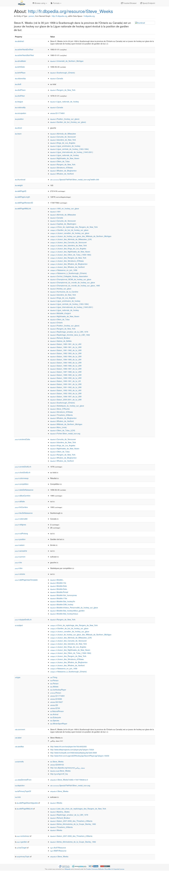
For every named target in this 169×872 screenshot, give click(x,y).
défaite (20, 501)
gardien (22, 842)
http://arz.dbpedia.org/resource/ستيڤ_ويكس (67, 767)
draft (18, 84)
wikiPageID (20, 191)
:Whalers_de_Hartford (62, 173)
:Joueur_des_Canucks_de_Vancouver (68, 242)
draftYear (20, 96)
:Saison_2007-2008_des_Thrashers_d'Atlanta (71, 821)
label (18, 737)
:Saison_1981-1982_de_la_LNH (65, 350)
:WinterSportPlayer (58, 723)
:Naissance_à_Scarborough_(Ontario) (68, 273)
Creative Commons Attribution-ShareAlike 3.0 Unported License (105, 869)
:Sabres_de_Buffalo (61, 341)
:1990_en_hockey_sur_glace (64, 208)
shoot (18, 128)
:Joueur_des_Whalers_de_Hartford (67, 267)
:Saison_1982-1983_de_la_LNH (65, 353)
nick (18, 797)
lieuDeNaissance (24, 513)
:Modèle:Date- (58, 589)
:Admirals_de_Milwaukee (63, 133)
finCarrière (21, 507)
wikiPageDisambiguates (27, 803)
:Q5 (54, 705)
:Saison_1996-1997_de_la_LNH (65, 396)
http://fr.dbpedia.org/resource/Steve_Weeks (70, 11)
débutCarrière (22, 495)
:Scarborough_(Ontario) (62, 72)
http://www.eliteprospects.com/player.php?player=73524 (72, 749)
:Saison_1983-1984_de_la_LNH (65, 356)
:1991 (55, 211)
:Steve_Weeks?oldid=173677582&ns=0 (69, 779)
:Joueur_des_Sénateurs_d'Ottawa (67, 261)
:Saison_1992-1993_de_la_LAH (65, 390)
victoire (20, 574)
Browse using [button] (40, 3)
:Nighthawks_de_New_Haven (64, 158)
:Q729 (55, 708)
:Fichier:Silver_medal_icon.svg (65, 433)
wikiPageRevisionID (24, 202)
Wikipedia (67, 869)
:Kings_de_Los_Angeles (62, 143)
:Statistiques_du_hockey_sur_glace (67, 406)
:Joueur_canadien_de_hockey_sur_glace (69, 233)
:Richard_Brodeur (60, 338)
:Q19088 (56, 699)
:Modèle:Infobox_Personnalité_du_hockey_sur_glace (74, 607)
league (19, 101)
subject (19, 625)
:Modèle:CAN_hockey (61, 604)
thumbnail (20, 179)
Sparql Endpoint (148, 3)
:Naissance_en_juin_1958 (63, 270)
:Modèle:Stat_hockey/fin (62, 601)
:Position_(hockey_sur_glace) (64, 119)
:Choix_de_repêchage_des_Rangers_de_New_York (74, 227)
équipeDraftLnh (23, 619)
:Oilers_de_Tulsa (60, 161)
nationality (20, 107)
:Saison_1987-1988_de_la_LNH (65, 372)
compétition (21, 484)
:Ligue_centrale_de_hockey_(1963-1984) (69, 149)
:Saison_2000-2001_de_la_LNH (65, 399)
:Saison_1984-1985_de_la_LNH (65, 362)
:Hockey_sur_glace (60, 288)
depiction (20, 785)
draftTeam (20, 90)
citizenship (20, 78)
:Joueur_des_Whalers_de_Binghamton (68, 264)
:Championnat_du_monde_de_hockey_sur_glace (72, 282)
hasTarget (21, 847)
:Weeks (56, 803)
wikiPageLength (22, 197)
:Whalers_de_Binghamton (63, 170)
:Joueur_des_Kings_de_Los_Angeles (68, 248)
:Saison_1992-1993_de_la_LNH (65, 393)
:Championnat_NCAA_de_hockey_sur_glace (70, 279)
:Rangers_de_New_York (62, 90)
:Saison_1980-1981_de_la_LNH (65, 347)
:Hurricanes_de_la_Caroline (64, 291)
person (31, 16)
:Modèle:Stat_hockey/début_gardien (67, 610)
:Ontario (56, 322)
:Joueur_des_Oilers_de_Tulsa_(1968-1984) (70, 254)
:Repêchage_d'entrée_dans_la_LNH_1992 (70, 335)
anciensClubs (22, 439)
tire (18, 562)
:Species (54, 720)
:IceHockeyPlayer (58, 689)
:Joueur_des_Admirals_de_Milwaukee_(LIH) (71, 239)
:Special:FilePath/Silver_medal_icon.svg (70, 785)
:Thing (53, 677)
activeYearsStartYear (24, 55)
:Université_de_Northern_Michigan (67, 61)
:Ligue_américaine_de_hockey (65, 146)
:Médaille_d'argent (60, 313)
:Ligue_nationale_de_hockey (64, 101)
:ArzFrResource (58, 847)
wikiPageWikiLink (23, 208)
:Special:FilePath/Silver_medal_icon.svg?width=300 (74, 179)
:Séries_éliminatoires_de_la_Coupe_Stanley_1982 (73, 824)
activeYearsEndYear (24, 49)
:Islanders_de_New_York (63, 140)
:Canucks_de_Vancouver (63, 136)
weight (19, 185)
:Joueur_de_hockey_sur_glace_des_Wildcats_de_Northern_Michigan (80, 236)
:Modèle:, (57, 580)
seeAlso (19, 746)
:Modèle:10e (58, 583)
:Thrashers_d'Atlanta (61, 415)
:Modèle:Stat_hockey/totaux (64, 613)
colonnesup (21, 478)
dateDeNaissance (24, 490)
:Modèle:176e (58, 598)
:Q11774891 (57, 113)
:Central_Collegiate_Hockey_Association (69, 276)
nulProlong (21, 533)
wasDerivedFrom (23, 779)
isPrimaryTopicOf (23, 791)
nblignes (20, 524)
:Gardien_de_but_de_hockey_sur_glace (69, 230)
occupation (20, 113)
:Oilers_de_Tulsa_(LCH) (62, 430)
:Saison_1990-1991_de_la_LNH (65, 384)
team (18, 133)
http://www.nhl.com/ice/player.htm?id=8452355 (68, 746)
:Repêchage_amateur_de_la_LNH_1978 (69, 332)
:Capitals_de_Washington (63, 224)
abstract (19, 41)
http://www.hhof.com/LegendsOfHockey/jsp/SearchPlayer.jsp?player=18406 (79, 756)
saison (19, 545)
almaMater (20, 61)
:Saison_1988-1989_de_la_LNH (65, 375)
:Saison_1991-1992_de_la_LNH (65, 387)
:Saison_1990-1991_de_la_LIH (65, 381)
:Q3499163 (57, 764)
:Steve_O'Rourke (60, 409)
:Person (54, 680)
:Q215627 (56, 702)
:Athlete (54, 686)
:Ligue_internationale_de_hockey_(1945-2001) (71, 152)
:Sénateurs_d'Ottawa (61, 167)
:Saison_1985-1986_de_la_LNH (65, 365)
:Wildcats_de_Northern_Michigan (66, 424)
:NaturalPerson (57, 711)
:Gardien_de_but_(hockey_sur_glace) (68, 122)
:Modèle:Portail (59, 592)
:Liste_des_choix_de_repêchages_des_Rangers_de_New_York (78, 808)
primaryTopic (23, 856)
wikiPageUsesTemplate (26, 580)
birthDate (20, 67)
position (19, 119)
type (17, 677)
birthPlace (20, 72)
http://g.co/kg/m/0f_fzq (59, 774)
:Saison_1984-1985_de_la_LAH (65, 359)
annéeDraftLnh (23, 466)
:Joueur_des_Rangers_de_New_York (68, 258)
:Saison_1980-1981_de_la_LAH (65, 344)
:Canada (56, 78)
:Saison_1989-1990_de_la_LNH (65, 378)
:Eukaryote (55, 717)
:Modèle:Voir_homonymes (63, 595)
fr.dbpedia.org (89, 16)
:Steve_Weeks (56, 761)
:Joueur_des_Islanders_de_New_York (68, 245)
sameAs (19, 761)
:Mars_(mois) (58, 427)
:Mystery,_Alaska (60, 811)
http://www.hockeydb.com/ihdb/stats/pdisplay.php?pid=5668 (73, 752)
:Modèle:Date (58, 586)
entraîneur (23, 836)
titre (18, 568)
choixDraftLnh (22, 472)
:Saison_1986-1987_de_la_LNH (65, 369)
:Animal (54, 714)
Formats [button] (56, 3)
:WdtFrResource (58, 850)
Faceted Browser (130, 3)
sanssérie (21, 551)
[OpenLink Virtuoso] (64, 866)
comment (20, 729)
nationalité (21, 519)
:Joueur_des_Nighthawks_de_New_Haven (70, 251)
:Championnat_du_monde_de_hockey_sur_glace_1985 (75, 285)
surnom (20, 556)
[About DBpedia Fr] (21, 3)
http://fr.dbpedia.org (59, 16)
